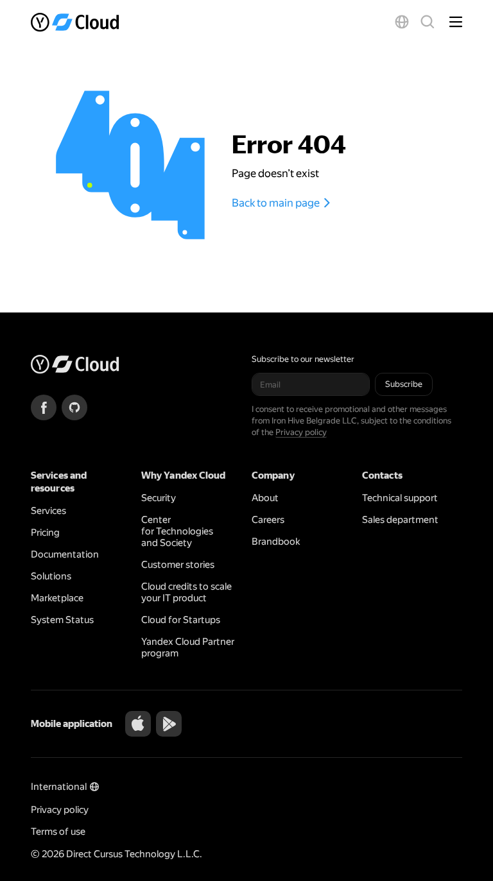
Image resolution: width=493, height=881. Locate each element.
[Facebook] (43, 407)
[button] (401, 21)
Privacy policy (301, 432)
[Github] (74, 407)
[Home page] (76, 22)
